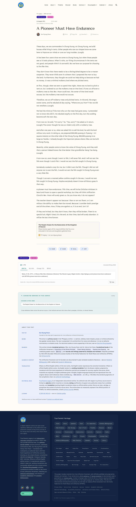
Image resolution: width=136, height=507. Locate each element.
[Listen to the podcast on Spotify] (32, 488)
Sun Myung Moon (46, 34)
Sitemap (83, 492)
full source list (46, 356)
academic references (26, 475)
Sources (82, 487)
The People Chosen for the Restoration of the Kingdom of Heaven (41, 304)
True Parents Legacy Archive (66, 498)
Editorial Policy (105, 489)
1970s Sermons (47, 13)
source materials (96, 476)
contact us (86, 476)
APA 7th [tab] (24, 268)
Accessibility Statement (74, 489)
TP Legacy (39, 13)
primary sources (69, 389)
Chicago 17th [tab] (40, 268)
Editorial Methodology (60, 489)
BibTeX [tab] (49, 268)
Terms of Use (67, 487)
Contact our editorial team (55, 399)
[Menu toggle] (55, 5)
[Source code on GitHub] (27, 488)
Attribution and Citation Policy (91, 489)
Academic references (97, 487)
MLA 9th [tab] (31, 268)
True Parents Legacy (45, 381)
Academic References (65, 362)
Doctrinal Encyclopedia (104, 343)
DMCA (74, 492)
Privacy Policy (58, 487)
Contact (87, 487)
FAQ (79, 492)
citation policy (61, 393)
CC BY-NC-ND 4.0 (44, 393)
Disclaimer (75, 487)
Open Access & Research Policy (62, 492)
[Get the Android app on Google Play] (22, 488)
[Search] (116, 5)
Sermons (50, 17)
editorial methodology (63, 377)
